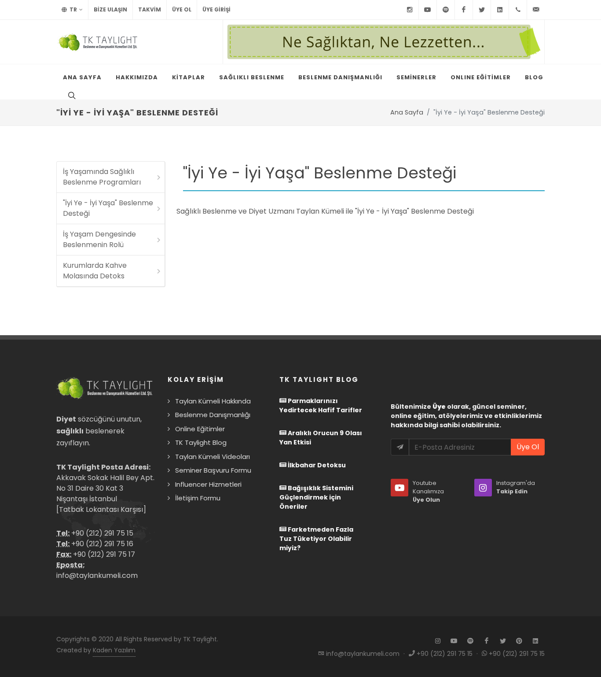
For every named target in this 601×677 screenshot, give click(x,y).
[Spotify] (445, 9)
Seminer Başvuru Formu (213, 470)
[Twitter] (482, 9)
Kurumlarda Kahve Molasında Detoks (95, 270)
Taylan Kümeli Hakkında (213, 401)
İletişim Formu (197, 498)
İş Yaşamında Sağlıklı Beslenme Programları (102, 176)
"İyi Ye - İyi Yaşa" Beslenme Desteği (108, 208)
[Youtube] (427, 9)
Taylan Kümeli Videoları (212, 456)
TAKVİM (149, 9)
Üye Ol (181, 9)
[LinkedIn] (500, 9)
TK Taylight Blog (201, 442)
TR (72, 9)
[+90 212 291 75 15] (518, 9)
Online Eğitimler (200, 428)
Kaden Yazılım (114, 650)
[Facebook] (464, 9)
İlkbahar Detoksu (316, 465)
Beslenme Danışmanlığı (212, 414)
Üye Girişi (216, 9)
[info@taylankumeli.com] (536, 9)
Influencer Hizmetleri (208, 484)
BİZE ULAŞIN (110, 9)
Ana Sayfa (406, 112)
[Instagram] (409, 9)
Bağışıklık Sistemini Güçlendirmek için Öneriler (316, 497)
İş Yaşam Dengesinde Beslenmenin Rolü (99, 239)
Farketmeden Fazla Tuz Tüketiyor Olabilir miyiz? (316, 538)
